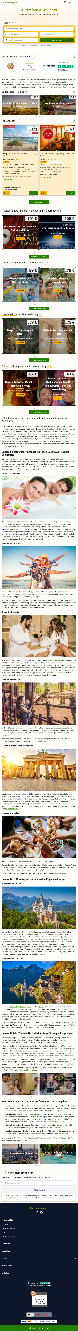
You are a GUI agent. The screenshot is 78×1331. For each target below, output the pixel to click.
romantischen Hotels (61, 1064)
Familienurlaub (48, 594)
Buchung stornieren (9, 1229)
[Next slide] (74, 56)
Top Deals (63, 1125)
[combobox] (39, 29)
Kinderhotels (70, 1059)
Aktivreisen (6, 735)
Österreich (13, 1007)
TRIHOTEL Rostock (45, 159)
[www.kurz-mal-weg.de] (9, 3)
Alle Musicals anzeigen (39, 257)
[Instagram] (36, 1212)
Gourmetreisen (60, 873)
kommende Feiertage (33, 1114)
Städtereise (32, 799)
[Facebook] (41, 1212)
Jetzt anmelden (39, 1190)
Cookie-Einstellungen (10, 1237)
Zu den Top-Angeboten (39, 202)
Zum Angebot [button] (20, 290)
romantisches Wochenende (57, 660)
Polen (29, 1007)
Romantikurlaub (55, 673)
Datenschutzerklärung (12, 1199)
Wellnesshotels (44, 1046)
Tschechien (22, 1007)
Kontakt (5, 1225)
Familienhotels (18, 594)
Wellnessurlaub (19, 529)
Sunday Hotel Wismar (9, 159)
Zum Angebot (33, 193)
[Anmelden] (70, 2)
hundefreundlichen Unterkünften (29, 1070)
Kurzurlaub (51, 429)
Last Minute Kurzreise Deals (50, 1122)
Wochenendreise (11, 809)
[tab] (36, 116)
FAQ (4, 1233)
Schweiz (40, 1007)
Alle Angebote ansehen (39, 308)
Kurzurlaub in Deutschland (25, 932)
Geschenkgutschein (62, 1133)
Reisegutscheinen (10, 1133)
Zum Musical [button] (20, 239)
